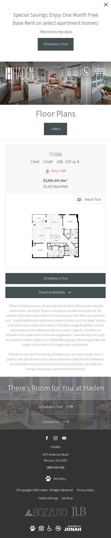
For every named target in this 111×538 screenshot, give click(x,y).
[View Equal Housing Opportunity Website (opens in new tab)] (41, 530)
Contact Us (51, 421)
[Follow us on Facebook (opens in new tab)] (47, 438)
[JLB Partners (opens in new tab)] (79, 517)
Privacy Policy (85, 490)
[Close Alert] (106, 6)
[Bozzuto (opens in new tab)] (45, 515)
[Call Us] (86, 71)
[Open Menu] (100, 71)
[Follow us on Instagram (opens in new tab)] (55, 438)
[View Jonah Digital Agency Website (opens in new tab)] (72, 529)
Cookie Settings (48, 498)
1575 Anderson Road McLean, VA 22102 (55, 457)
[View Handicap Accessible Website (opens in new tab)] (49, 530)
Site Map (67, 498)
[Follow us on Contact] (64, 438)
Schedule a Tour (51, 406)
